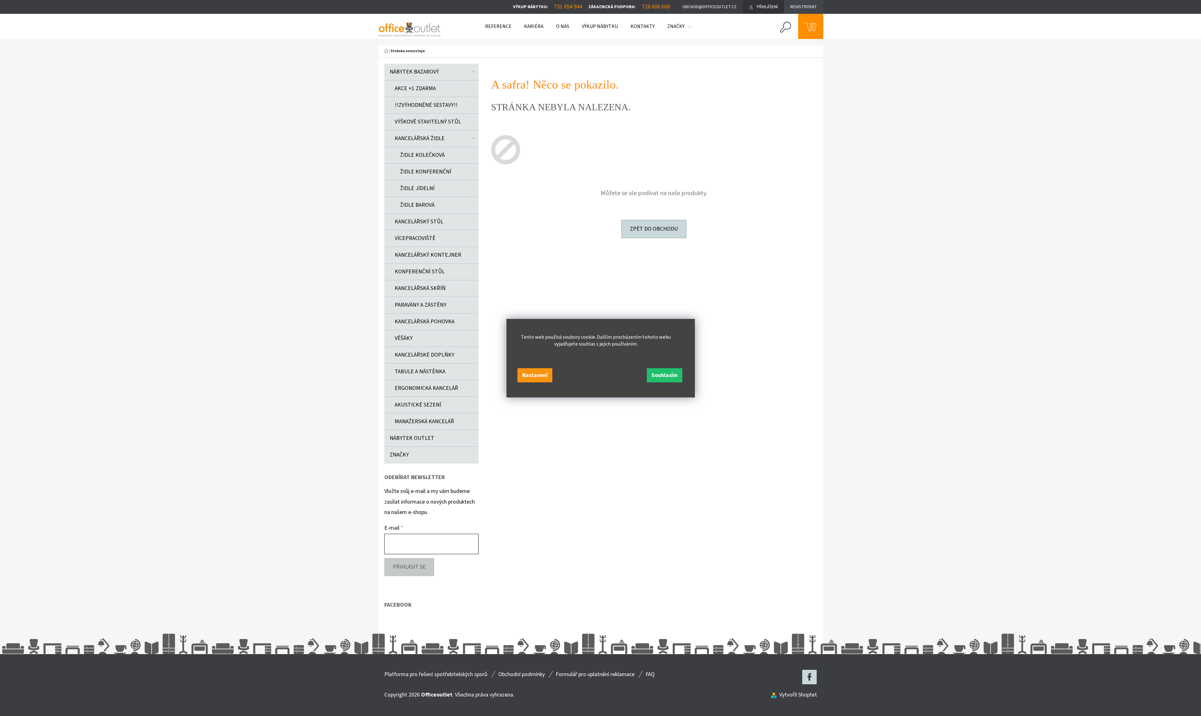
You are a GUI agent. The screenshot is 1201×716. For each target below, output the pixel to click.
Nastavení (535, 375)
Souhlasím (665, 375)
